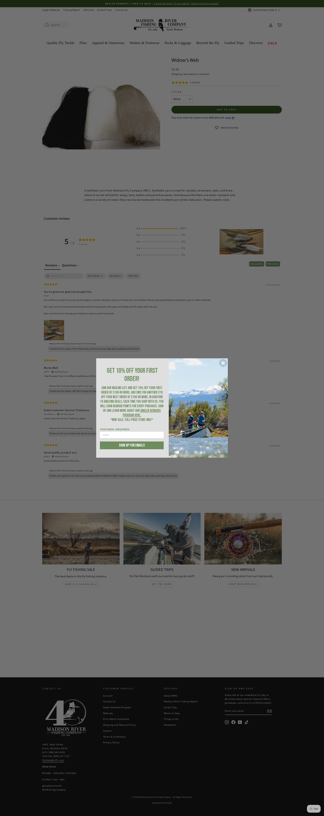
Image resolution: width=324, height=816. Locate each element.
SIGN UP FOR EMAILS (132, 445)
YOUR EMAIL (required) (114, 429)
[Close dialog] (223, 363)
